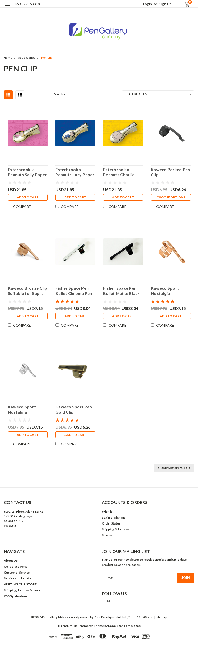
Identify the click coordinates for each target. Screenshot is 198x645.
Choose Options (170, 197)
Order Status (111, 523)
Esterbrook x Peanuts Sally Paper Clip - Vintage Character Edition (27, 172)
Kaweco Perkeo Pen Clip (170, 172)
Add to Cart (28, 197)
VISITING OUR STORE (20, 584)
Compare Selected (174, 468)
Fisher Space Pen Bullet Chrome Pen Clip (73, 291)
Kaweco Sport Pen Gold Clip (73, 409)
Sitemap (107, 535)
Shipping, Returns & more (22, 590)
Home (8, 57)
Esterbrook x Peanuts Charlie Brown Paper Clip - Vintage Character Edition (121, 172)
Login (147, 4)
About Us (11, 560)
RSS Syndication (15, 596)
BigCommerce (83, 626)
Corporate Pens (15, 566)
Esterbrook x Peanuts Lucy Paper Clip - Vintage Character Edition (75, 172)
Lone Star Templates (124, 626)
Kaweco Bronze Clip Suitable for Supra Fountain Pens (27, 291)
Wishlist (108, 511)
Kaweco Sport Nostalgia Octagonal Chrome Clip (26, 409)
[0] (184, 4)
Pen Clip (47, 57)
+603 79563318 (27, 4)
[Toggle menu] (7, 7)
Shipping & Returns (115, 529)
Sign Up (165, 4)
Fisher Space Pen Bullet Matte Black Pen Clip (121, 291)
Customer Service (17, 572)
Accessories (26, 57)
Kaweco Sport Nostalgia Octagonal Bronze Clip (169, 291)
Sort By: (60, 94)
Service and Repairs (17, 578)
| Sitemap (160, 617)
